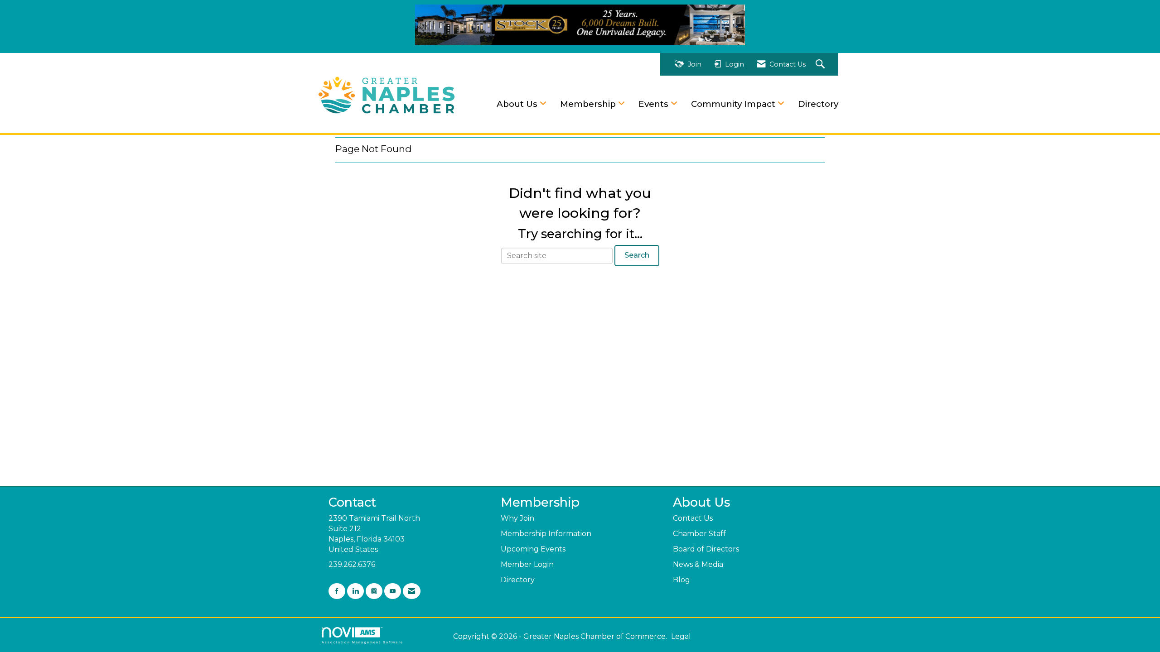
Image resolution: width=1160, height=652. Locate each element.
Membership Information (546, 533)
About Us (518, 104)
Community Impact (734, 104)
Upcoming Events (533, 549)
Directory (818, 104)
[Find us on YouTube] (392, 591)
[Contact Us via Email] (411, 591)
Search (636, 255)
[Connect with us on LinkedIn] (355, 591)
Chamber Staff (699, 533)
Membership (589, 104)
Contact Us (693, 518)
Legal (681, 636)
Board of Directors (706, 549)
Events (654, 104)
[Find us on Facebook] (337, 591)
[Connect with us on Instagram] (374, 591)
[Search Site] (821, 64)
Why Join (517, 518)
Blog (681, 579)
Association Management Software (362, 642)
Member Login (527, 564)
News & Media (698, 564)
